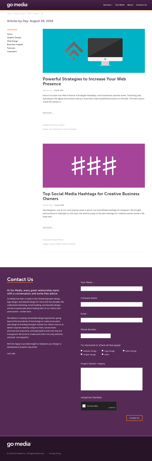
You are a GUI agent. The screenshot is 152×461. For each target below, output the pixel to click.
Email (84, 313)
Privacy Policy (55, 453)
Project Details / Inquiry (93, 363)
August (35, 13)
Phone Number (88, 329)
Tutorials (11, 48)
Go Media (11, 298)
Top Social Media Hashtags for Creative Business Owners (91, 196)
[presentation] (99, 406)
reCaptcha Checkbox (91, 397)
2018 (29, 13)
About (130, 4)
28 (58, 90)
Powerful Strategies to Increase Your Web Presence (84, 81)
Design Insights (19, 13)
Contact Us (141, 4)
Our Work (119, 4)
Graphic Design (57, 240)
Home (9, 13)
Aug (55, 90)
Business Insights (58, 125)
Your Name (87, 282)
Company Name (89, 298)
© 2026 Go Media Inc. (16, 453)
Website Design (89, 351)
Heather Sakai (48, 205)
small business (57, 129)
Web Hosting (131, 351)
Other (106, 354)
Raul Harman (47, 90)
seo (50, 129)
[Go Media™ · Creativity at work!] (17, 4)
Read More (47, 112)
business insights (55, 244)
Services (107, 4)
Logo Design (109, 351)
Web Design (12, 41)
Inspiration (12, 51)
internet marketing (69, 129)
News (9, 34)
